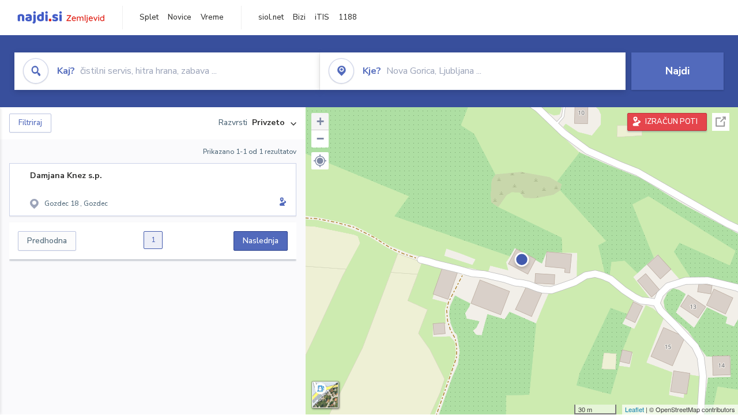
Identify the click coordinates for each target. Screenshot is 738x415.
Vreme (212, 17)
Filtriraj (30, 123)
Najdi (677, 71)
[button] (320, 160)
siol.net (271, 17)
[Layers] (325, 395)
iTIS (322, 17)
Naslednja (260, 240)
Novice (179, 17)
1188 (347, 17)
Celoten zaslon (720, 122)
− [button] (320, 138)
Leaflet (634, 409)
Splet (149, 17)
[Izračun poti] (280, 203)
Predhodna (47, 240)
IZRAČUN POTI (671, 121)
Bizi (299, 17)
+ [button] (320, 121)
